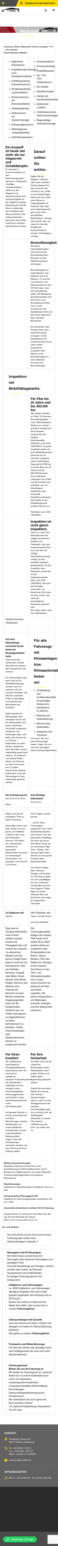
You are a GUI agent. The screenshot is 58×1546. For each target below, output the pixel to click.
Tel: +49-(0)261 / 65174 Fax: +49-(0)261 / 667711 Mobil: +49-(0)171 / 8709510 (22, 1451)
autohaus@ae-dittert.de (20, 1460)
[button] (20, 1539)
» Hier (11, 1202)
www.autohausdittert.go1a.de (23, 1220)
